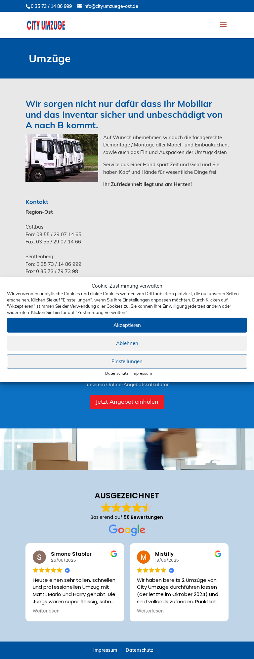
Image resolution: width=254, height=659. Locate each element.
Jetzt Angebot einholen (127, 401)
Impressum (142, 372)
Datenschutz (116, 372)
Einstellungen (127, 361)
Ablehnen (127, 343)
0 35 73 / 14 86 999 (51, 6)
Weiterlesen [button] (46, 611)
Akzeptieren (127, 325)
